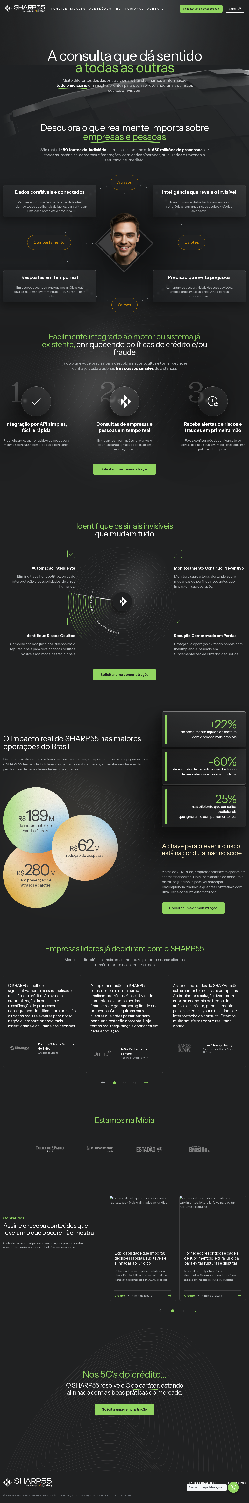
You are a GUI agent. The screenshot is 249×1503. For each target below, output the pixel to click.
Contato (155, 8)
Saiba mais (143, 1248)
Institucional (129, 8)
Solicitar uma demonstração (201, 8)
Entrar (232, 8)
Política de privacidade (201, 1482)
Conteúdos (100, 8)
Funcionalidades (68, 8)
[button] (114, 1082)
